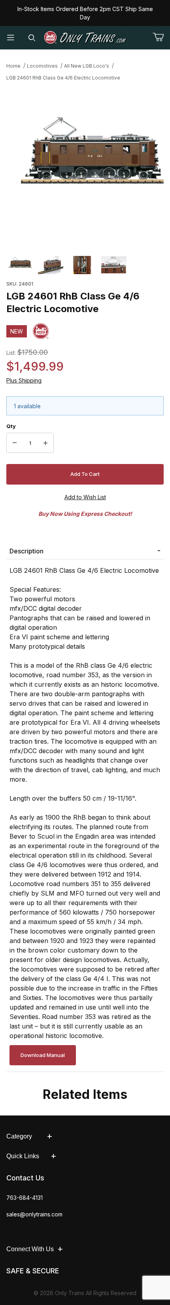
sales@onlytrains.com (34, 1214)
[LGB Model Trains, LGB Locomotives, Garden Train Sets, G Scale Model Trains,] (85, 37)
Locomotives (42, 66)
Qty (11, 426)
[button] (19, 265)
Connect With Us (30, 1249)
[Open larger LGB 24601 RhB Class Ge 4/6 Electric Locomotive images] (85, 165)
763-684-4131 (24, 1197)
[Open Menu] (10, 37)
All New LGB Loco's (86, 66)
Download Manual (43, 1055)
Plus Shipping (24, 380)
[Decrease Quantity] (15, 443)
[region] (85, 265)
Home (13, 66)
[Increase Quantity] (45, 443)
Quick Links (22, 1156)
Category (19, 1136)
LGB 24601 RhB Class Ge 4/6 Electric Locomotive (63, 78)
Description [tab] (26, 551)
